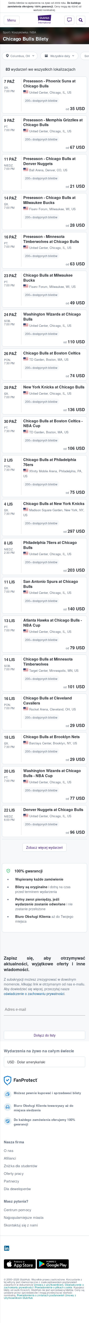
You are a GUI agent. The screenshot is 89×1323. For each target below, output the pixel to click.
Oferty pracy (14, 1173)
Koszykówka (20, 32)
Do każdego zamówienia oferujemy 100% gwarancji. (44, 4)
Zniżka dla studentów (20, 1166)
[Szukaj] (80, 20)
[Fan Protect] (21, 1081)
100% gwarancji (28, 871)
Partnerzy (11, 1181)
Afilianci (10, 1158)
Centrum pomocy (17, 1210)
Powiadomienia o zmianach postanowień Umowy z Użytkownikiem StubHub (40, 1296)
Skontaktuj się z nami (21, 1225)
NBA (33, 32)
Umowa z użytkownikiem (48, 1284)
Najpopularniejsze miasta (23, 1217)
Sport (6, 32)
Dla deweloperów (17, 1189)
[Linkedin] (6, 1248)
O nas (9, 1150)
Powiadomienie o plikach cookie (53, 1287)
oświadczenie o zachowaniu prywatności (34, 993)
